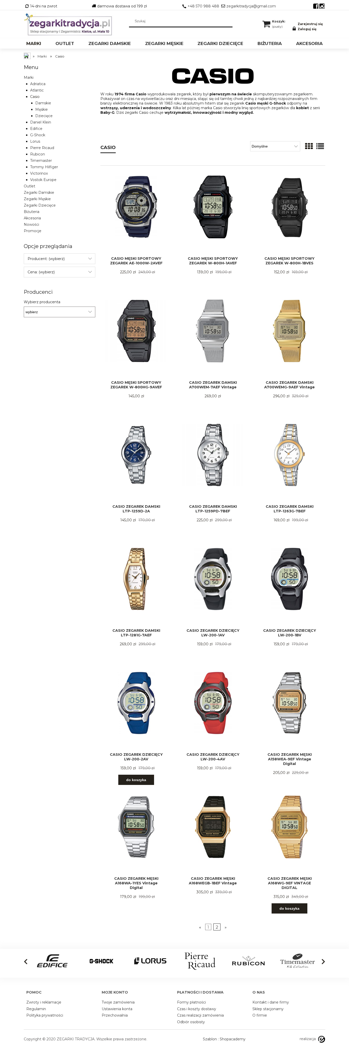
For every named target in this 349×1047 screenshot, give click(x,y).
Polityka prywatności (44, 1015)
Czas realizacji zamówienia (200, 1015)
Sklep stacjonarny (268, 1009)
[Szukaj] (228, 21)
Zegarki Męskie (37, 199)
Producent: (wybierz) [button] (46, 258)
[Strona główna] (70, 24)
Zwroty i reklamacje (43, 1002)
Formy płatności (191, 1002)
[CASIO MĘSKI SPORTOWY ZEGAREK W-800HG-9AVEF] (136, 340)
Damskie (43, 103)
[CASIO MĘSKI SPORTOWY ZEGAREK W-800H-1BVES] (289, 216)
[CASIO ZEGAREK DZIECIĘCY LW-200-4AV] (213, 712)
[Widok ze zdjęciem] (309, 146)
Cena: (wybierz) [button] (41, 272)
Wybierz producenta (42, 302)
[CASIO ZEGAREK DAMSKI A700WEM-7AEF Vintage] (213, 340)
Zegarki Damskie (39, 192)
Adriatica (37, 84)
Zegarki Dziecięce (40, 205)
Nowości (31, 224)
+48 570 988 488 (203, 6)
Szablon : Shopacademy (224, 1039)
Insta (321, 6)
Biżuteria (31, 211)
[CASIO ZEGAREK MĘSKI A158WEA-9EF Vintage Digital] (289, 712)
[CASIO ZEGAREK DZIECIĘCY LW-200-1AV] (213, 588)
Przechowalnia (115, 1015)
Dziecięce (44, 116)
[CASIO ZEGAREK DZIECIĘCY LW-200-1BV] (289, 588)
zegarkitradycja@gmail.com (251, 6)
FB (315, 6)
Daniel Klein (40, 122)
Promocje (32, 231)
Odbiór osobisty (191, 1022)
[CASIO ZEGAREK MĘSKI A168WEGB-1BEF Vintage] (213, 836)
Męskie (41, 109)
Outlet (29, 186)
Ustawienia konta (117, 1009)
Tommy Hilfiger (44, 167)
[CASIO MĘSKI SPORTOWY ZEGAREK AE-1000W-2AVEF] (136, 216)
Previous (26, 961)
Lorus (35, 141)
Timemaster (41, 160)
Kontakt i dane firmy (270, 1002)
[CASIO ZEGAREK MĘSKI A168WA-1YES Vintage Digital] (136, 836)
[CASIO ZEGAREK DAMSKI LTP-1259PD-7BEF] (213, 464)
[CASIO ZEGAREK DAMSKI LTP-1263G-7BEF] (289, 464)
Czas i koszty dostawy (196, 1009)
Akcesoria (32, 218)
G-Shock (37, 135)
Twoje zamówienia (118, 1002)
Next (323, 961)
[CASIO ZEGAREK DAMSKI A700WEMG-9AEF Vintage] (289, 340)
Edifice (36, 128)
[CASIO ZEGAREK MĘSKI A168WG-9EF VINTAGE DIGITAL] (289, 836)
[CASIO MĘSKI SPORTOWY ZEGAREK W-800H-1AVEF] (213, 216)
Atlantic (37, 90)
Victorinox (39, 173)
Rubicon (37, 154)
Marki (28, 77)
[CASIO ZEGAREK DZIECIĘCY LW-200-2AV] (136, 712)
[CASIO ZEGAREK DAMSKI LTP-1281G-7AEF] (136, 588)
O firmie (259, 1015)
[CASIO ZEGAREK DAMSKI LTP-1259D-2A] (136, 464)
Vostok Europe (43, 179)
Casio (35, 96)
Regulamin (36, 1009)
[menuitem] (34, 44)
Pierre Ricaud (42, 147)
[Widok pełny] (320, 146)
